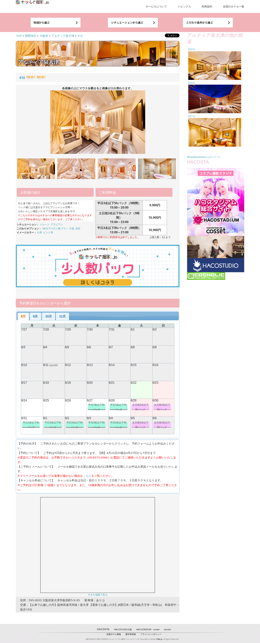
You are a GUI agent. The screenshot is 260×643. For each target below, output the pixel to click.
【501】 (191, 49)
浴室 (77, 228)
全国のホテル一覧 (233, 6)
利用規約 (207, 6)
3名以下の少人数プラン (55, 228)
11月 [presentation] (62, 316)
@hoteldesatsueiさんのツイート (204, 157)
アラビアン (57, 224)
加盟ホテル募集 (113, 634)
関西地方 (30, 36)
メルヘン (44, 224)
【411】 (191, 116)
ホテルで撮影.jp (156, 639)
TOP (19, 36)
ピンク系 (48, 232)
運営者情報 (130, 634)
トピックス (184, 6)
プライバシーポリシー (150, 634)
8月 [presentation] (23, 316)
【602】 (191, 82)
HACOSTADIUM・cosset (148, 629)
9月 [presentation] (35, 316)
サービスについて (156, 6)
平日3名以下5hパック (96, 407)
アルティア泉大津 (62, 36)
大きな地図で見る (98, 594)
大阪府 (44, 36)
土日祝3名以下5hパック (140, 407)
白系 (39, 232)
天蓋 (71, 228)
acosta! (167, 629)
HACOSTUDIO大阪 (123, 629)
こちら (87, 476)
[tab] (23, 316)
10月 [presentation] (48, 316)
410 (80, 36)
